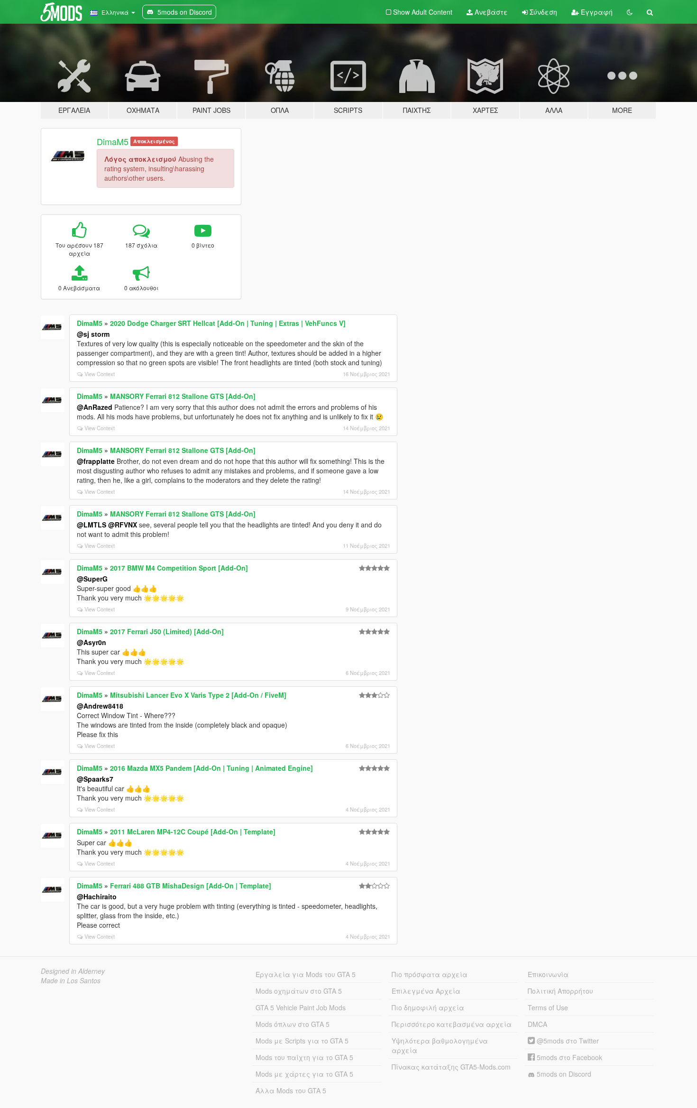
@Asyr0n (91, 642)
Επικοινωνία (548, 974)
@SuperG (92, 578)
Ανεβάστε (490, 12)
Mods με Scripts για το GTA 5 (302, 1040)
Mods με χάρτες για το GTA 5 (304, 1074)
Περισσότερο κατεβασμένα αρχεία (452, 1024)
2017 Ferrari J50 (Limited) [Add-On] (167, 631)
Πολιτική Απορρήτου (560, 991)
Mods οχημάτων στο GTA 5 (299, 991)
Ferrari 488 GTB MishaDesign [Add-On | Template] (190, 885)
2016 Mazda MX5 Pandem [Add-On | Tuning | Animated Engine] (211, 768)
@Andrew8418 (100, 706)
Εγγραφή (596, 12)
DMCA (537, 1024)
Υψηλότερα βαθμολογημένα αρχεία (440, 1045)
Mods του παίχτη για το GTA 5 (304, 1057)
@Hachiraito (97, 896)
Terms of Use (548, 1007)
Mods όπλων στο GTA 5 (293, 1024)
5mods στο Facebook (568, 1057)
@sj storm (93, 334)
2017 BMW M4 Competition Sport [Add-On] (179, 567)
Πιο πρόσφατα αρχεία (430, 974)
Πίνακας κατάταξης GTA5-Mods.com (451, 1066)
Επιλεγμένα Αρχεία (426, 991)
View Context (99, 374)
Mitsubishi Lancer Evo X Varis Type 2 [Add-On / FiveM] (198, 695)
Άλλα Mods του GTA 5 (291, 1090)
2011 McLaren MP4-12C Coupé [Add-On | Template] (192, 831)
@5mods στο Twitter (567, 1040)
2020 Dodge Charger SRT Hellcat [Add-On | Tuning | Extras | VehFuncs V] (228, 323)
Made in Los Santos (71, 980)
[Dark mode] (630, 12)
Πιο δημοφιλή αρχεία (428, 1007)
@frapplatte (96, 461)
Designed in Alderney (73, 971)
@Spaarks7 (95, 779)
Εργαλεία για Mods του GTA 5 (306, 974)
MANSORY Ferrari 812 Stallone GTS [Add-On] (183, 396)
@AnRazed (94, 407)
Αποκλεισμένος (153, 141)
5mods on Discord (563, 1074)
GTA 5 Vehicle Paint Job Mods (301, 1007)
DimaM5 (112, 141)
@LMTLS (91, 524)
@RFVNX (122, 524)
